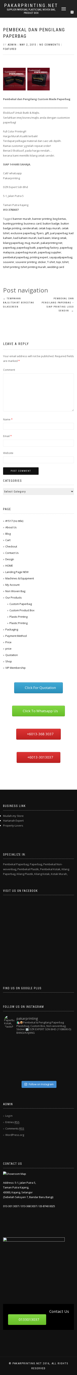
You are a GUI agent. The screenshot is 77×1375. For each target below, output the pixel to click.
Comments (14, 1128)
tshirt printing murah (33, 267)
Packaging (11, 629)
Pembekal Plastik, (28, 869)
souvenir (8, 262)
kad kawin (44, 238)
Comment (9, 370)
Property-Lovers (13, 825)
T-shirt (51, 262)
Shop (8, 661)
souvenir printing (26, 262)
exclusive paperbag (23, 233)
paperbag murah (26, 252)
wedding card (55, 267)
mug (27, 243)
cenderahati (30, 228)
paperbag (9, 247)
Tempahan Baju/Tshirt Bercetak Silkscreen (18, 302)
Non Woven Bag (15, 591)
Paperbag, (36, 864)
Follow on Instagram (41, 1084)
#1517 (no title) (14, 521)
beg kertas (59, 219)
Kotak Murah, (59, 874)
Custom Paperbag (20, 604)
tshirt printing (11, 267)
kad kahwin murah (25, 238)
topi (58, 262)
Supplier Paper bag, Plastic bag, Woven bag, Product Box (31, 11)
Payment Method (16, 636)
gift (47, 233)
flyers (40, 233)
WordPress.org (14, 1135)
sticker (42, 262)
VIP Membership (15, 668)
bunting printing (13, 223)
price (8, 648)
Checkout (11, 546)
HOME (9, 565)
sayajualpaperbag (60, 257)
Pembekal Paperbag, (16, 864)
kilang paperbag (13, 243)
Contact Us (12, 553)
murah (35, 243)
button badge (51, 223)
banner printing (42, 219)
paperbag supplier (49, 252)
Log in (9, 1116)
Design (9, 559)
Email (7, 436)
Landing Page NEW (17, 572)
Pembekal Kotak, (50, 869)
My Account (12, 585)
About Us (11, 527)
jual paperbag (59, 233)
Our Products (13, 597)
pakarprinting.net (31, 5)
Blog (8, 534)
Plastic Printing (18, 617)
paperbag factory (48, 247)
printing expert (39, 257)
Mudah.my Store (13, 816)
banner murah (22, 219)
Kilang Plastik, (25, 874)
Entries (12, 1122)
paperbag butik (26, 247)
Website (8, 453)
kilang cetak (59, 238)
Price (8, 642)
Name (8, 419)
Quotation (11, 655)
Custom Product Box (21, 610)
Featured (10, 49)
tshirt (65, 262)
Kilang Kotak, (42, 874)
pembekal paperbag (16, 257)
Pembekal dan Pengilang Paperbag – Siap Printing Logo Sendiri (58, 304)
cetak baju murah (50, 228)
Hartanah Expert (13, 820)
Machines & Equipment (19, 578)
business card (32, 223)
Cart (7, 540)
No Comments (49, 44)
